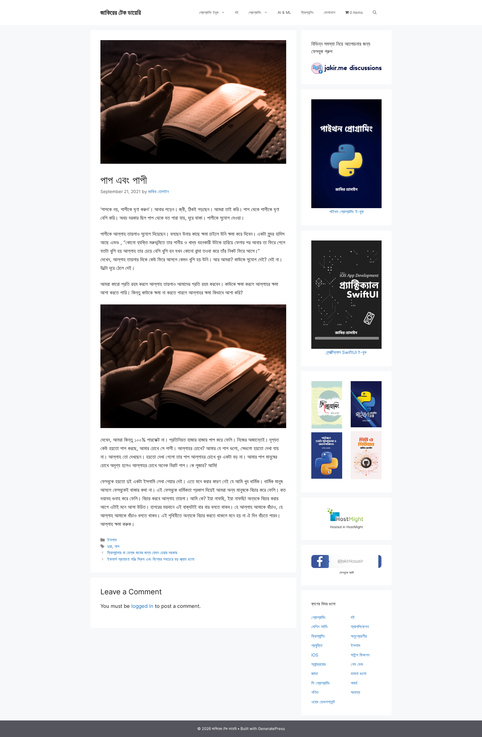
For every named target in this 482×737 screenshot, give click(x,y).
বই (236, 12)
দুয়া (109, 546)
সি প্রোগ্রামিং (320, 683)
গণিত (314, 692)
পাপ (116, 546)
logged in (142, 606)
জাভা (314, 673)
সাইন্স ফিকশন (360, 655)
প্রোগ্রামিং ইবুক (209, 12)
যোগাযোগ (329, 12)
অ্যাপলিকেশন (360, 626)
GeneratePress (271, 728)
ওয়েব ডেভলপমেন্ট (323, 701)
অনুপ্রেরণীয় (359, 636)
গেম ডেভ (357, 664)
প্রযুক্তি (316, 645)
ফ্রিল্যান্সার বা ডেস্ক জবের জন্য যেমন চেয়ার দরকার (142, 552)
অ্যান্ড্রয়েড (318, 664)
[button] (375, 12)
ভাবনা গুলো (358, 673)
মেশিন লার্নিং (319, 626)
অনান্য (355, 692)
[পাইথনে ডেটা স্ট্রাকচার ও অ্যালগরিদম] (326, 455)
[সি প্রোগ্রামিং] (326, 404)
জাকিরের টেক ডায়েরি (120, 12)
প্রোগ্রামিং (255, 12)
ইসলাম (112, 539)
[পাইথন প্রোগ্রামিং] (366, 404)
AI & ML (284, 12)
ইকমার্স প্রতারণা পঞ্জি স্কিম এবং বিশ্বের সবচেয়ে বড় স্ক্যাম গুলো (150, 559)
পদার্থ (354, 683)
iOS (314, 655)
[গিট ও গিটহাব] (366, 455)
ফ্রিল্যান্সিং (307, 12)
